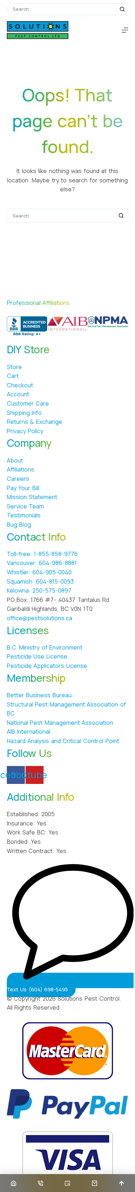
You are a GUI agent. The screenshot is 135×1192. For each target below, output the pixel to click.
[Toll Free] (40, 1183)
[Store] (94, 1183)
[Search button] (122, 9)
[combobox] (62, 9)
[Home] (13, 1183)
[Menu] (125, 30)
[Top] (121, 1183)
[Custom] (67, 1183)
